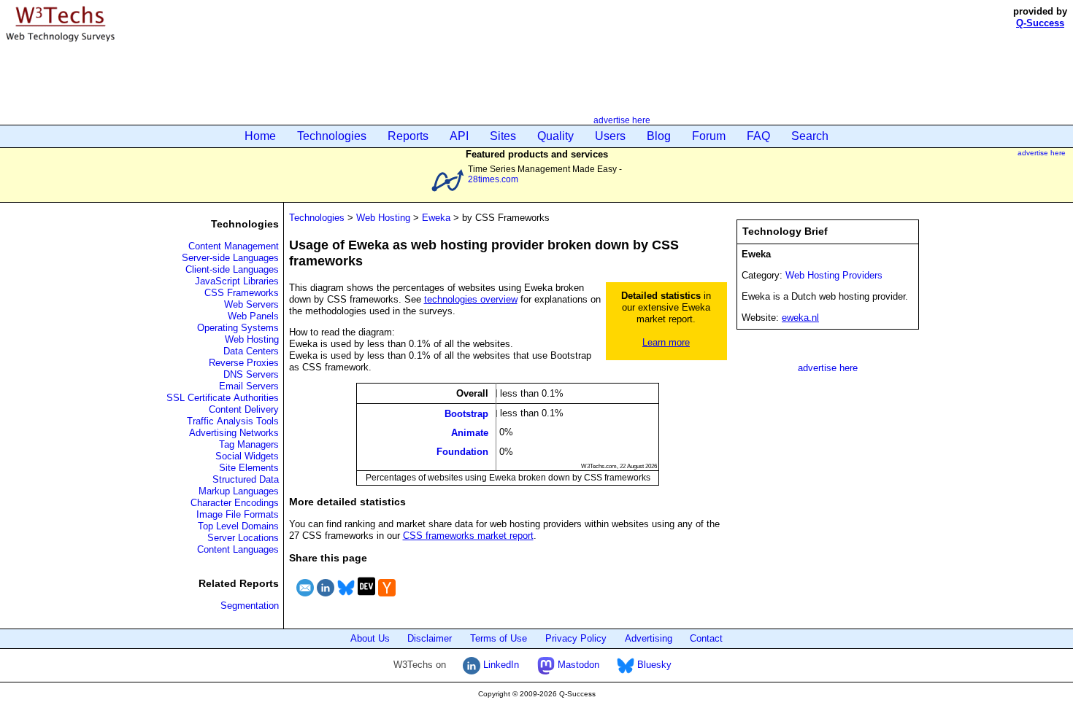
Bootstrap (466, 413)
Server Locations (243, 537)
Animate (469, 432)
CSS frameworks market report (468, 535)
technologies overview (471, 299)
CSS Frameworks (241, 292)
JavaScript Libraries (237, 281)
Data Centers (251, 351)
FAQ (758, 136)
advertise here (621, 120)
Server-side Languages (230, 257)
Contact (706, 638)
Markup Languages (239, 491)
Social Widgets (247, 456)
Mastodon (577, 664)
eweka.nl (800, 317)
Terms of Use (498, 638)
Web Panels (253, 316)
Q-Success (1040, 22)
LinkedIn (499, 664)
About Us (370, 638)
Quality (555, 136)
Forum (709, 136)
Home (260, 136)
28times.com (493, 179)
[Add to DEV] (366, 598)
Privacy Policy (576, 638)
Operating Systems (238, 327)
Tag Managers (249, 444)
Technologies (331, 136)
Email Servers (249, 386)
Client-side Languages (232, 269)
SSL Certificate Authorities (222, 397)
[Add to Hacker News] (387, 598)
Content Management (233, 246)
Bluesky (653, 664)
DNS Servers (251, 374)
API (459, 136)
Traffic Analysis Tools (233, 421)
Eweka (436, 217)
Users (610, 136)
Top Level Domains (238, 526)
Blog (659, 136)
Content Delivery (244, 409)
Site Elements (249, 467)
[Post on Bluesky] (346, 598)
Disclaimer (429, 638)
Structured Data (245, 479)
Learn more (666, 342)
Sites (503, 136)
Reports (408, 136)
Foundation (462, 451)
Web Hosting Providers (833, 275)
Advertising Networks (234, 432)
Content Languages (238, 549)
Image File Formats (237, 514)
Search (809, 136)
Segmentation (249, 605)
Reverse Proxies (244, 362)
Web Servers (251, 304)
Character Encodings (235, 502)
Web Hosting (252, 339)
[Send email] (305, 598)
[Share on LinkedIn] (325, 598)
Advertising (648, 638)
